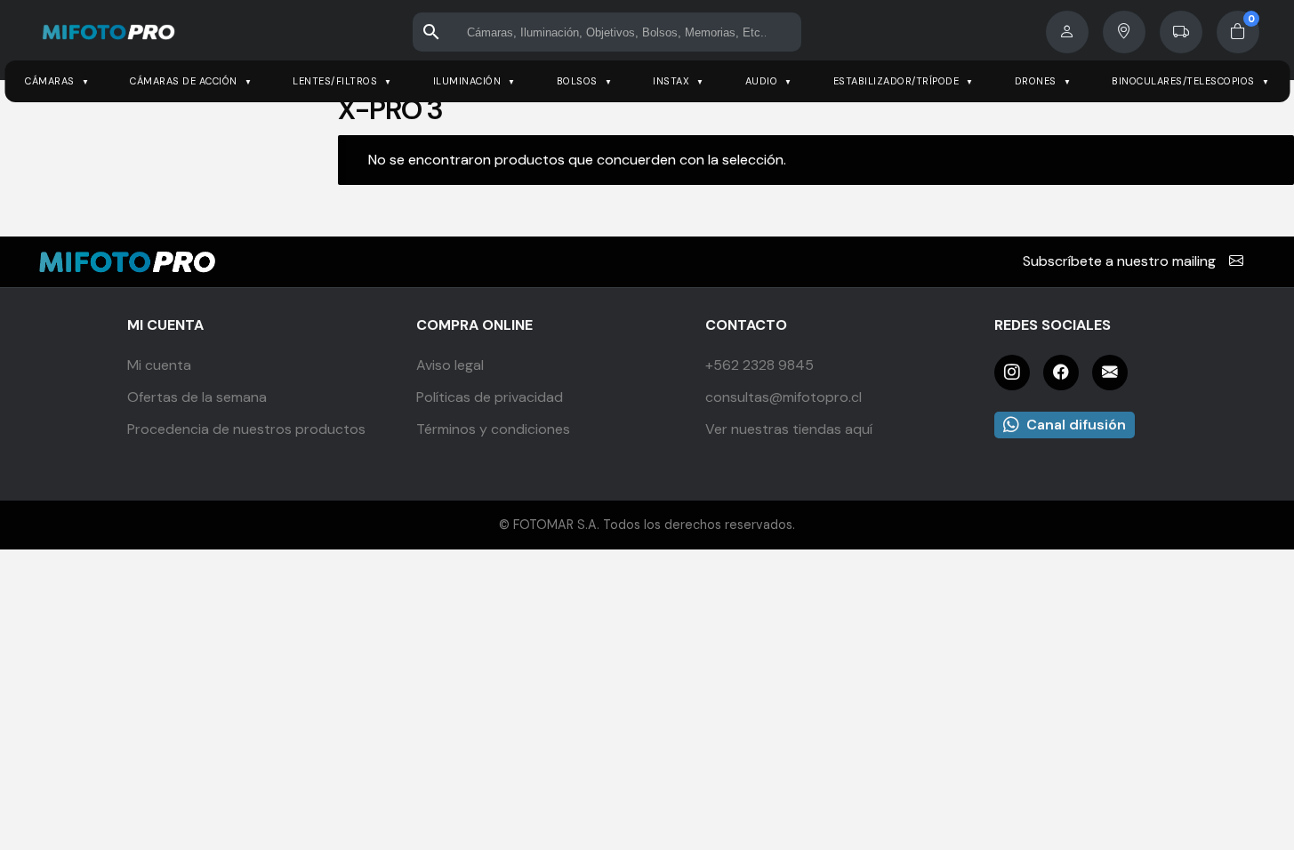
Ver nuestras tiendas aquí (788, 429)
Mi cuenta (159, 365)
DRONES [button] (1036, 81)
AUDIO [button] (761, 81)
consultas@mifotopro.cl (783, 397)
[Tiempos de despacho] (1181, 32)
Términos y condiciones (493, 429)
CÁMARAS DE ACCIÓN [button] (183, 81)
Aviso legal (450, 365)
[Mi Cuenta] (1067, 32)
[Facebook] (1061, 372)
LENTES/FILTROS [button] (335, 81)
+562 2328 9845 (759, 365)
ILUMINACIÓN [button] (467, 81)
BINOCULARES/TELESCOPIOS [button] (1183, 81)
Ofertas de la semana (197, 397)
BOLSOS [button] (577, 81)
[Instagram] (1012, 372)
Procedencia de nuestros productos (246, 429)
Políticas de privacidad (489, 397)
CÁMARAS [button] (50, 81)
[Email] (1110, 372)
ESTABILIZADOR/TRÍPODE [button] (896, 81)
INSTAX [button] (671, 81)
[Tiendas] (1124, 32)
